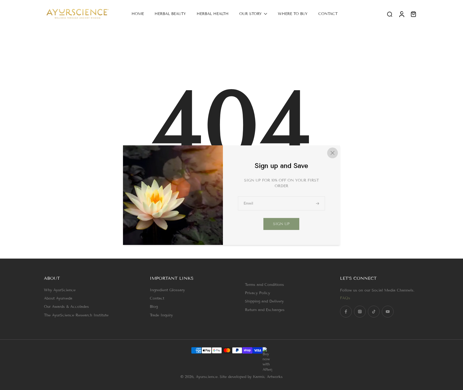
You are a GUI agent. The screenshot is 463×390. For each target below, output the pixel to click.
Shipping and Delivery (264, 301)
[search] (389, 14)
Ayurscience (207, 376)
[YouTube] (388, 311)
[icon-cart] (413, 14)
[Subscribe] (318, 203)
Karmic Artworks (268, 376)
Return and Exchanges (265, 310)
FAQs (345, 298)
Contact (157, 298)
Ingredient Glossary (167, 290)
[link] (281, 224)
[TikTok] (374, 311)
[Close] (332, 152)
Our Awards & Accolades (66, 306)
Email (248, 203)
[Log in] (401, 13)
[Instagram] (360, 311)
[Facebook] (346, 311)
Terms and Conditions (264, 284)
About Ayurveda (58, 298)
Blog (154, 306)
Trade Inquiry (161, 315)
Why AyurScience (60, 290)
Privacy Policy (257, 293)
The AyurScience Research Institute (76, 315)
